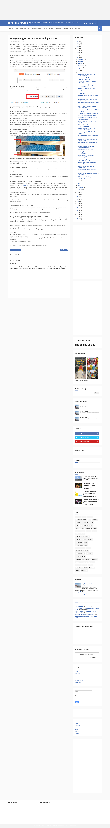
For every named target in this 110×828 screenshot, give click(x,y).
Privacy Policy (68, 28)
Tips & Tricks (48, 28)
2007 (78, 216)
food (77, 533)
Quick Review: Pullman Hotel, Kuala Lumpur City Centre (87, 163)
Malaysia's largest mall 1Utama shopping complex (86, 147)
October (80, 63)
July (79, 70)
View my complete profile (81, 594)
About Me (78, 28)
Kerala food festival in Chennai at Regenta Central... (86, 75)
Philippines (89, 553)
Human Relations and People (82, 536)
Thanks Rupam (79, 606)
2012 (78, 205)
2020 (78, 55)
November (81, 61)
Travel (76, 677)
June (79, 72)
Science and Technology (81, 562)
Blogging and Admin (16, 249)
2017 (78, 194)
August (80, 68)
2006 (78, 219)
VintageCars (84, 570)
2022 (78, 50)
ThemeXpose (42, 826)
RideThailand (94, 559)
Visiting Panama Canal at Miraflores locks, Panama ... (87, 118)
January (80, 189)
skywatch (78, 564)
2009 (78, 212)
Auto (16, 28)
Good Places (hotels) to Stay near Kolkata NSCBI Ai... (87, 85)
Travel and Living (86, 567)
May (79, 181)
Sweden (90, 564)
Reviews (58, 28)
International (79, 542)
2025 (78, 44)
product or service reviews (82, 559)
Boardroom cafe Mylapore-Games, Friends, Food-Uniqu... (87, 170)
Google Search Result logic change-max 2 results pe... (87, 107)
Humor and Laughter (81, 539)
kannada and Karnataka (81, 545)
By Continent (24, 28)
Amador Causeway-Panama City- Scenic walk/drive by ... (86, 129)
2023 (78, 48)
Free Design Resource (52, 826)
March (80, 185)
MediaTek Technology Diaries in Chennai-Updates (86, 156)
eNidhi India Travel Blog (19, 23)
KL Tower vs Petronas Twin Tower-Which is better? (87, 167)
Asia (89, 519)
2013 (78, 203)
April (79, 183)
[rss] (95, 23)
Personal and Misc (80, 553)
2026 (78, 41)
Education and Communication (89, 528)
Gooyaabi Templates (71, 826)
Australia (94, 519)
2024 (78, 46)
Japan (85, 542)
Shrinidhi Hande (84, 405)
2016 (78, 197)
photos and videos (80, 556)
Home (11, 28)
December (81, 59)
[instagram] (93, 23)
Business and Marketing (86, 525)
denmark (78, 528)
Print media (78, 682)
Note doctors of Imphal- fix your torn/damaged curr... (86, 78)
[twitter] (87, 23)
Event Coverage (79, 680)
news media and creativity (82, 550)
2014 (78, 201)
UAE (93, 567)
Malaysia (88, 548)
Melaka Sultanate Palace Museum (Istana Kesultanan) (87, 125)
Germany (82, 533)
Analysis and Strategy (81, 519)
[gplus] (90, 23)
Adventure (78, 517)
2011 (78, 208)
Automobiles (79, 522)
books (77, 525)
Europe (77, 531)
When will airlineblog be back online (84, 614)
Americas (90, 517)
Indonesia (90, 539)
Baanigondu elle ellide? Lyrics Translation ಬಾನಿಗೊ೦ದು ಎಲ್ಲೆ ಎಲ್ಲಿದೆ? (90, 478)
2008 (78, 214)
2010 (78, 210)
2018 (78, 192)
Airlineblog (26, 185)
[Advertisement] (10, 10)
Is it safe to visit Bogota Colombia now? (88, 113)
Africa (84, 517)
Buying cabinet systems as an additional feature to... (85, 159)
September (81, 65)
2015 (78, 199)
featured (88, 531)
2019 (78, 57)
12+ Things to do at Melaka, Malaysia (87, 115)
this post (78, 591)
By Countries (36, 28)
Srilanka (84, 564)
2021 (78, 52)
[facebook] (84, 23)
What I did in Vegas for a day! (85, 149)
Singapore (91, 562)
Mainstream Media (80, 548)
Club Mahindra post (24, 90)
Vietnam (77, 570)
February (80, 187)
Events (82, 531)
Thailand (78, 567)
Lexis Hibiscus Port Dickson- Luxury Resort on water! (87, 143)
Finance (94, 531)
